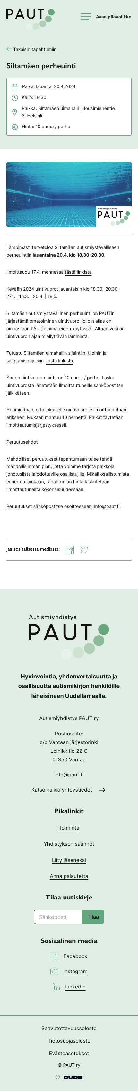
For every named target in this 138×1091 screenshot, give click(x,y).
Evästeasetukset (69, 1053)
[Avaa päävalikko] (106, 16)
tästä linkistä (78, 272)
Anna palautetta (69, 876)
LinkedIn (75, 986)
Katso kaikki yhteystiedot (61, 789)
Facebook (75, 956)
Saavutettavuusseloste (69, 1028)
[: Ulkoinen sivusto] (68, 1078)
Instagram (75, 971)
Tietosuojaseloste (68, 1041)
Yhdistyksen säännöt (69, 844)
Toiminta (69, 827)
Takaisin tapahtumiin (34, 49)
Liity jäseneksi (69, 860)
